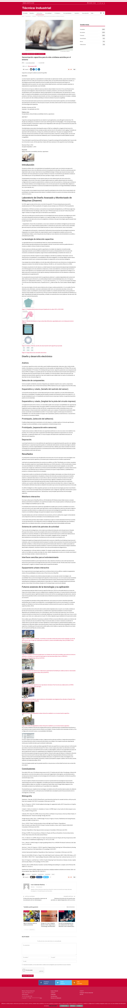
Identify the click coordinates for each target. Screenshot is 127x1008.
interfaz (53, 874)
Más (92, 13)
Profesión (57, 13)
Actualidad (48, 13)
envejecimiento (41, 874)
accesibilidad (27, 874)
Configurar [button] (79, 1005)
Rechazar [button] (73, 1005)
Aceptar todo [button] (64, 1005)
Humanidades (67, 13)
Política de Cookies (53, 1005)
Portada (25, 13)
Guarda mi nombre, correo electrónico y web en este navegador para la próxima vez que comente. (47, 964)
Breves (81, 41)
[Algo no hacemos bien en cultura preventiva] (31, 916)
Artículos (39, 13)
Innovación (31, 53)
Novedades (82, 32)
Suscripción (85, 13)
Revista (32, 13)
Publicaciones (83, 44)
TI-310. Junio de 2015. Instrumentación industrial (40, 53)
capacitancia (34, 874)
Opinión (77, 13)
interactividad (47, 874)
